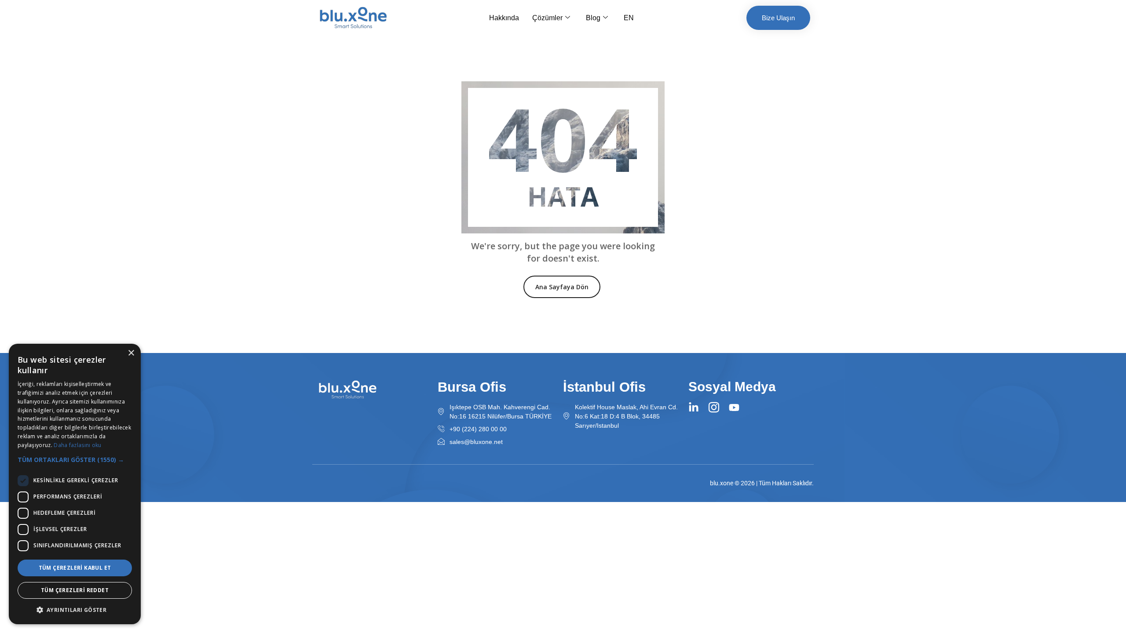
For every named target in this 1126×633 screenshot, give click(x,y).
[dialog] (75, 484)
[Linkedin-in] (693, 407)
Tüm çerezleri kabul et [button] (75, 567)
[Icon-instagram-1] (714, 407)
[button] (75, 459)
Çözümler (547, 18)
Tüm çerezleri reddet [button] (75, 590)
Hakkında (504, 18)
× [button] (131, 353)
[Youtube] (734, 407)
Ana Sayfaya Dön (562, 287)
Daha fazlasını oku (77, 445)
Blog (593, 18)
